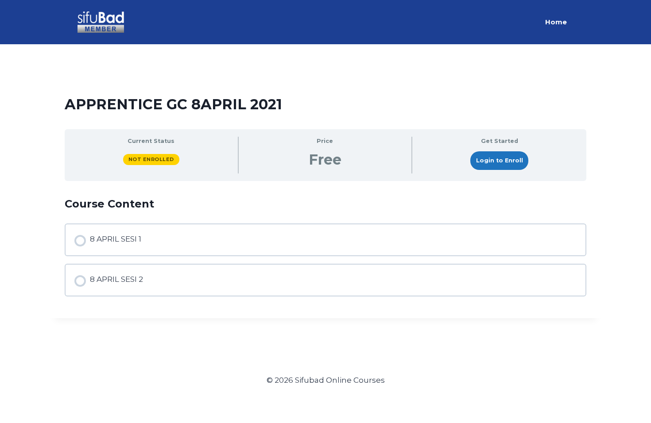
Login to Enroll (499, 160)
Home (556, 22)
